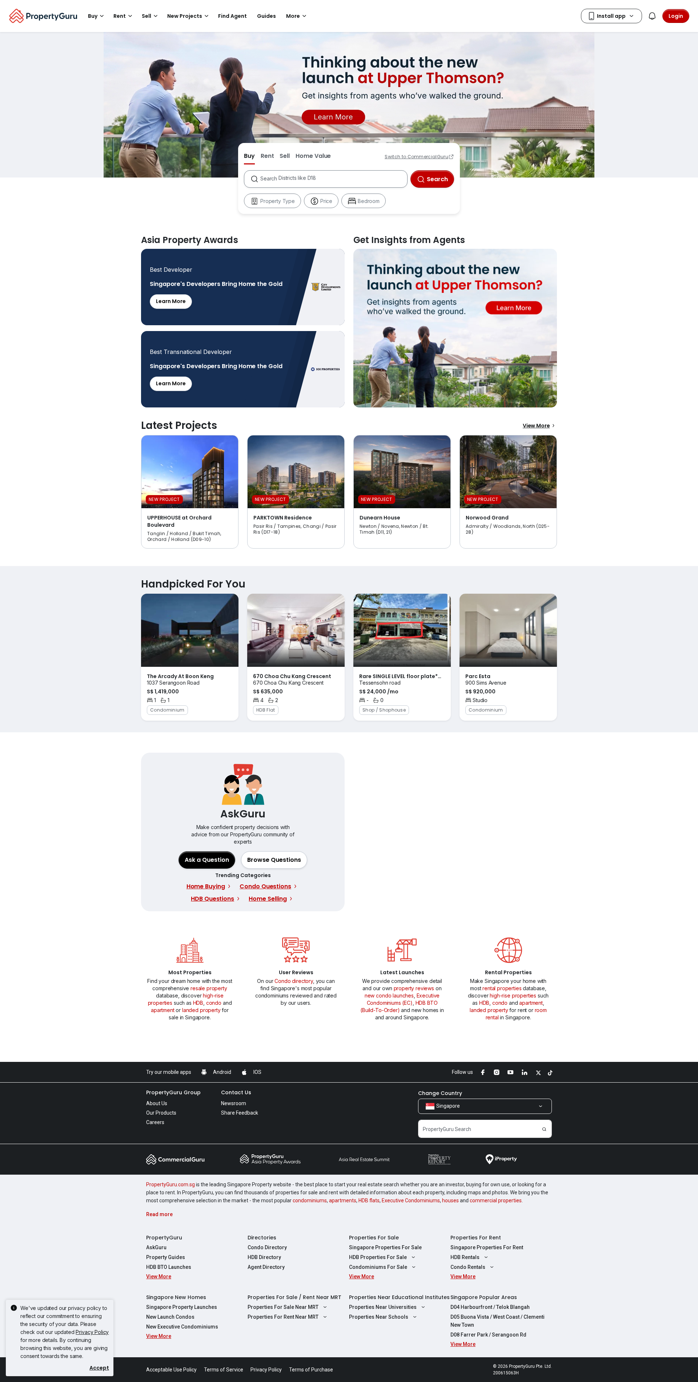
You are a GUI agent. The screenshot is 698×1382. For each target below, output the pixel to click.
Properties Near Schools (378, 1317)
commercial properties (496, 1200)
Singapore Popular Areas (483, 1297)
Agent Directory (266, 1267)
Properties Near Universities (383, 1307)
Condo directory (293, 981)
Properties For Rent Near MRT (283, 1317)
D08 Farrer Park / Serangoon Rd (488, 1335)
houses (450, 1200)
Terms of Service (223, 1370)
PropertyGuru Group (173, 1092)
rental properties (501, 988)
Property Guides (165, 1257)
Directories (262, 1237)
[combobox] (333, 179)
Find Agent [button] (232, 16)
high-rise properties (513, 995)
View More (536, 425)
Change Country (440, 1093)
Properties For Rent (475, 1237)
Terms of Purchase (311, 1370)
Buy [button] (92, 16)
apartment (162, 1010)
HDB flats (369, 1200)
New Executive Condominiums (182, 1327)
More (293, 16)
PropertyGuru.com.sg (170, 1184)
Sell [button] (146, 16)
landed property (201, 1010)
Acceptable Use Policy (171, 1370)
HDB (198, 1003)
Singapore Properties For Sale (385, 1247)
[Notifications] (652, 16)
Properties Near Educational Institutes (399, 1297)
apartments (342, 1200)
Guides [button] (266, 16)
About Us (156, 1103)
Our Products (161, 1113)
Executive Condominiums (411, 1200)
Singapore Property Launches (181, 1307)
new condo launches (389, 995)
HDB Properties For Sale (378, 1257)
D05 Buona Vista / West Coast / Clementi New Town (497, 1321)
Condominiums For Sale (378, 1267)
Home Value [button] (313, 156)
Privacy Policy (92, 1332)
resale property (208, 988)
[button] (274, 860)
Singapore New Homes (176, 1297)
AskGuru (156, 1247)
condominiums (310, 1200)
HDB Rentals (465, 1257)
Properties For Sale (374, 1237)
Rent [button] (119, 16)
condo (213, 1003)
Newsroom (233, 1103)
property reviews (414, 988)
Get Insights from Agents (455, 328)
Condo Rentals (467, 1267)
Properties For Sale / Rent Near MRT (294, 1297)
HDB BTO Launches (168, 1267)
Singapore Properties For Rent (486, 1247)
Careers (155, 1122)
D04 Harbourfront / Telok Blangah (490, 1307)
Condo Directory (267, 1247)
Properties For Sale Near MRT (283, 1307)
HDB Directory (264, 1257)
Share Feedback (239, 1113)
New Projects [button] (184, 16)
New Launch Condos (170, 1317)
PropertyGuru (164, 1237)
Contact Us (236, 1092)
